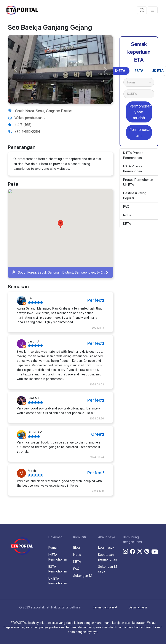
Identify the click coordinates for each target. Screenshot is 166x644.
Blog (76, 547)
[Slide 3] (64, 98)
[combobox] (138, 82)
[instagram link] (125, 552)
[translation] (142, 10)
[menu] (153, 10)
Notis (127, 215)
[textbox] (133, 82)
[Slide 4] (72, 98)
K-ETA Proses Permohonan (133, 155)
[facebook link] (132, 552)
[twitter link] (139, 552)
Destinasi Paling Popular (134, 195)
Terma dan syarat (105, 607)
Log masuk (106, 547)
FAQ (126, 207)
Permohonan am (140, 132)
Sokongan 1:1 (82, 576)
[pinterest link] (146, 552)
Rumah (53, 547)
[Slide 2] (56, 98)
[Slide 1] (49, 98)
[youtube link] (155, 551)
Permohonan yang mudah (140, 112)
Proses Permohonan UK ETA (138, 182)
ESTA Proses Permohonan (132, 168)
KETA (127, 224)
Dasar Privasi (138, 607)
